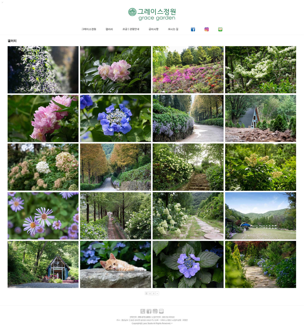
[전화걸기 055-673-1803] (142, 312)
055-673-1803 (144, 317)
